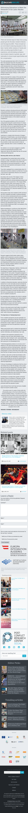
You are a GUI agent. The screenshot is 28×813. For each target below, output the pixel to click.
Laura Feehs (23, 491)
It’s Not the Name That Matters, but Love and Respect (15, 712)
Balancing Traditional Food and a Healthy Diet (17, 724)
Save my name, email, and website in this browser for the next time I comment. (13, 532)
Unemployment (16, 409)
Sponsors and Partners (14, 784)
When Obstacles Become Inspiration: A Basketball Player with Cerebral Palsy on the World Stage (17, 669)
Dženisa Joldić (4, 13)
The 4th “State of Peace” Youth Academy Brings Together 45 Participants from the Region (16, 690)
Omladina (9, 409)
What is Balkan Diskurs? (14, 776)
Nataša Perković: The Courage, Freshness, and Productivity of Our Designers (13, 456)
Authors (14, 790)
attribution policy (15, 804)
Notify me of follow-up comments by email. (12, 536)
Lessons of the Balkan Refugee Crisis (18, 609)
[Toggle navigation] (25, 2)
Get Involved (14, 782)
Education (4, 409)
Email (2, 524)
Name (2, 518)
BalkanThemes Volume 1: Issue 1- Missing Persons (16, 718)
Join (24, 656)
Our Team (14, 779)
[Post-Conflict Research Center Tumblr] (24, 647)
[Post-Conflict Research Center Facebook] (4, 647)
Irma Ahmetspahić (22, 461)
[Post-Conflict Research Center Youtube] (19, 647)
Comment (3, 502)
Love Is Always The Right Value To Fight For (16, 705)
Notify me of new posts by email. (10, 539)
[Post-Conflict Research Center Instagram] (14, 647)
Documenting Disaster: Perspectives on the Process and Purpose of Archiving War (13, 486)
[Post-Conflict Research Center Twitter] (9, 647)
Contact (14, 787)
